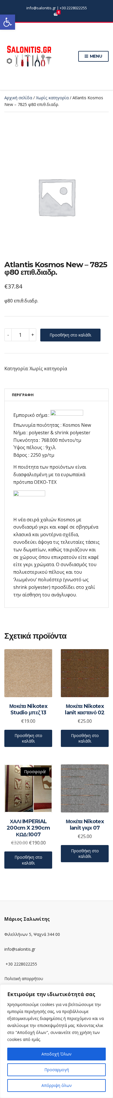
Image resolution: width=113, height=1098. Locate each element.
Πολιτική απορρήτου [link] (23, 978)
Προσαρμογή (56, 1069)
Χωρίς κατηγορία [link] (52, 97)
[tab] (56, 395)
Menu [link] (95, 56)
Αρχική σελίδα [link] (18, 97)
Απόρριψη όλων (56, 1085)
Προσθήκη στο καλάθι (70, 335)
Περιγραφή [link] (23, 394)
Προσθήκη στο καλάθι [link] (28, 738)
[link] (7, 22)
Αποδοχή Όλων (56, 1054)
